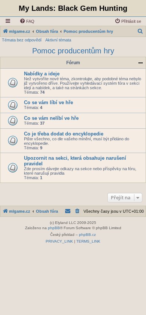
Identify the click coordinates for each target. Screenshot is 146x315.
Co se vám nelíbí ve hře (51, 118)
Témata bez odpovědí (22, 40)
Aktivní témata (58, 40)
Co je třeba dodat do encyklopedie (63, 134)
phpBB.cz (87, 235)
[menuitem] (26, 21)
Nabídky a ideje (42, 74)
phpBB (54, 228)
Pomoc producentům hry (73, 51)
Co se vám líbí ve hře (48, 102)
